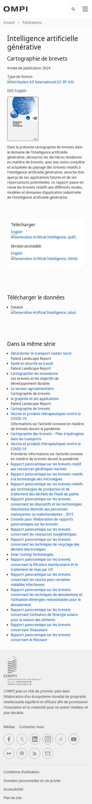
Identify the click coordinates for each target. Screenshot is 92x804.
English (20, 90)
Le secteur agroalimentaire (32, 388)
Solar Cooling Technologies (32, 554)
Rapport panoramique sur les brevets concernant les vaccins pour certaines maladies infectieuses (41, 579)
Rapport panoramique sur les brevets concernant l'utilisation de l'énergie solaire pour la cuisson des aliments (44, 614)
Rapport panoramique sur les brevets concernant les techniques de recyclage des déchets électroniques (45, 544)
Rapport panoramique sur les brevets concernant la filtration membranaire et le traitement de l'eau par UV (44, 564)
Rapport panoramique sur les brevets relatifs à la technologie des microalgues (47, 476)
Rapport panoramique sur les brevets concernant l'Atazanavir (41, 627)
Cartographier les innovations (34, 373)
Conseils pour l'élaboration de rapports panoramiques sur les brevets (42, 522)
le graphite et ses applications (35, 398)
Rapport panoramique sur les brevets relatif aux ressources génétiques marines (46, 466)
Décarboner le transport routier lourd (41, 353)
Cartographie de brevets (30, 408)
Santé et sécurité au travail (32, 363)
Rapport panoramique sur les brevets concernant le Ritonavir (41, 637)
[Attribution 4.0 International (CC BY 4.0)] (40, 81)
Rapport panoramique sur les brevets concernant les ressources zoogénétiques (43, 532)
